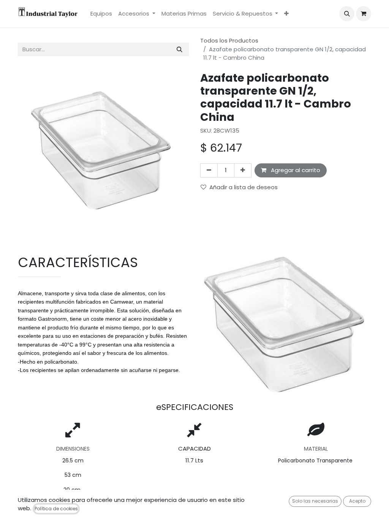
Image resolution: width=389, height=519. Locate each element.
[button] (346, 13)
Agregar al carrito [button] (294, 170)
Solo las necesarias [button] (315, 501)
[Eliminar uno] (209, 170)
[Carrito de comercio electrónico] (363, 13)
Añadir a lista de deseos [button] (243, 187)
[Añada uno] (242, 170)
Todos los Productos (229, 40)
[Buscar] (179, 50)
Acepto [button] (357, 501)
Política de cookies (56, 508)
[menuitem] (101, 13)
